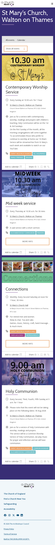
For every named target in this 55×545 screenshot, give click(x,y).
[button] (52, 3)
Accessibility (9, 509)
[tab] (13, 167)
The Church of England (14, 493)
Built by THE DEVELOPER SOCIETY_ (17, 539)
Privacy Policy (9, 529)
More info (27, 241)
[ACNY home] (7, 4)
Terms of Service (10, 534)
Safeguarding (10, 504)
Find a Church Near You (14, 499)
